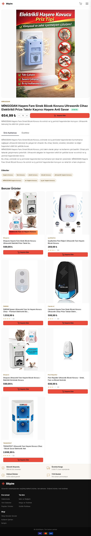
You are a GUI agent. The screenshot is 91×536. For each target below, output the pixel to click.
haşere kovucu (8, 175)
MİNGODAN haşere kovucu (12, 180)
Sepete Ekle (61, 115)
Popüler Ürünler (7, 506)
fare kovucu (21, 175)
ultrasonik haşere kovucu (63, 175)
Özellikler (25, 133)
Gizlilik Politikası (24, 506)
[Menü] (87, 3)
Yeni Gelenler (6, 503)
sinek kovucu (33, 175)
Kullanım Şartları (7, 520)
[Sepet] (80, 3)
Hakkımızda (5, 499)
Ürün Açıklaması (10, 133)
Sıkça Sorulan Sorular (9, 516)
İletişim (4, 523)
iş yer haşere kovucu (48, 180)
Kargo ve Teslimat (25, 503)
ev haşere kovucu (31, 180)
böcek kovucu (46, 175)
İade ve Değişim (24, 499)
